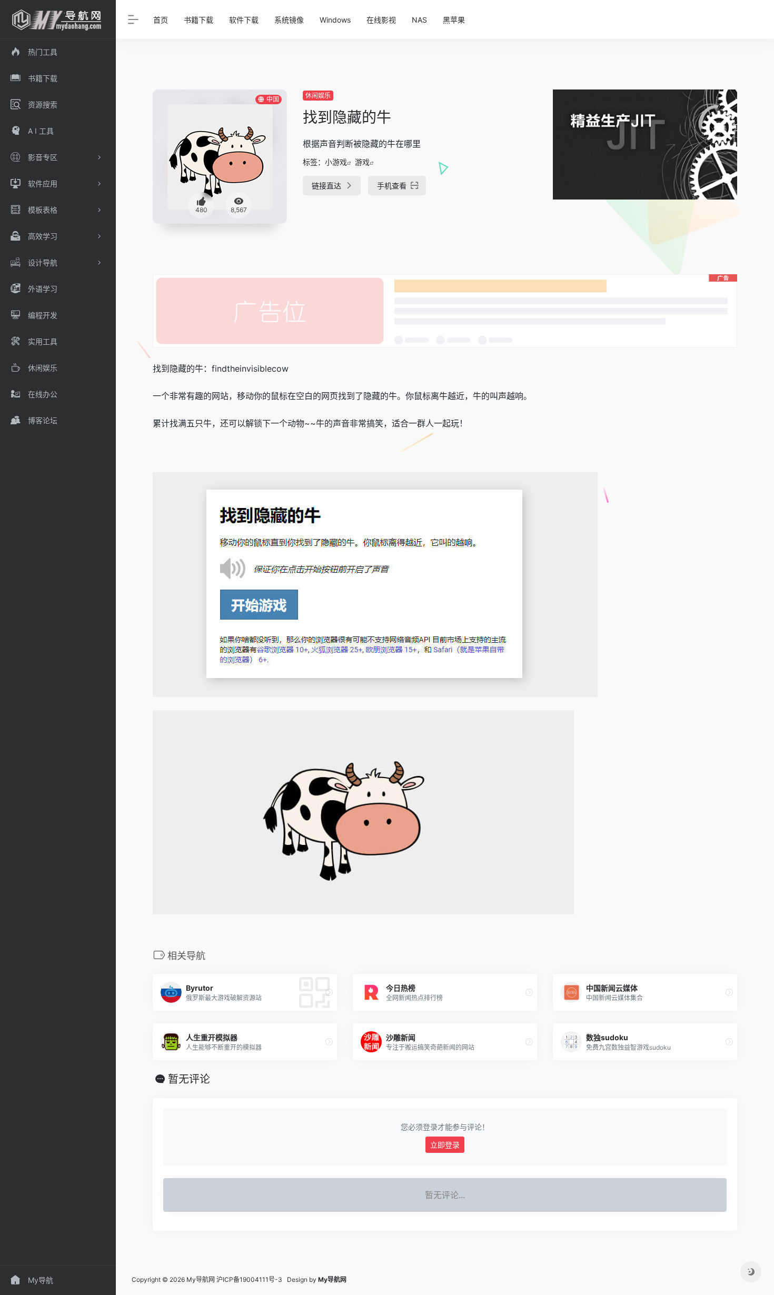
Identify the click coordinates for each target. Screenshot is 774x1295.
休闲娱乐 (318, 95)
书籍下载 (198, 19)
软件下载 (244, 19)
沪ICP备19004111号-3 (249, 1279)
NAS (419, 19)
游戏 (362, 161)
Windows (335, 19)
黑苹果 (454, 19)
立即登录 (445, 1144)
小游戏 (336, 161)
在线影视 (381, 19)
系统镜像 (289, 19)
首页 (160, 19)
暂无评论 (189, 1079)
